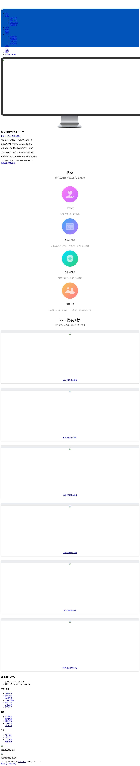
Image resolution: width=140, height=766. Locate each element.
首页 (7, 13)
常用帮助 (8, 723)
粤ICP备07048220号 (8, 764)
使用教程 (8, 719)
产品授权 (8, 705)
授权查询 (13, 25)
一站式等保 (14, 23)
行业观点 (8, 726)
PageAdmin (22, 762)
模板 (7, 30)
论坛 (7, 46)
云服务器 (8, 698)
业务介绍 (8, 737)
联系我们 (13, 43)
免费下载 (13, 20)
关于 (7, 34)
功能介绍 (13, 18)
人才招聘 (13, 39)
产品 (7, 16)
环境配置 (8, 716)
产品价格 (8, 696)
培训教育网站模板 (70, 495)
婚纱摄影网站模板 (70, 380)
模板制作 (8, 721)
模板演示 (11, 163)
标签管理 (8, 702)
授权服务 (4, 163)
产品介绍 (8, 707)
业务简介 (13, 37)
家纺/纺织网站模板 (70, 668)
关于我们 (8, 735)
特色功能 (8, 693)
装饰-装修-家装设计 (13, 136)
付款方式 (13, 41)
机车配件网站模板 (70, 438)
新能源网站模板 (70, 610)
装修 (2, 136)
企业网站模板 (10, 54)
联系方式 (8, 742)
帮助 (7, 32)
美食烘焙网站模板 (70, 553)
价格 (7, 27)
